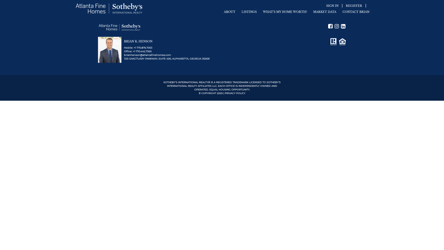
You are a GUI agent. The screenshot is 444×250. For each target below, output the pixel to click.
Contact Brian (356, 12)
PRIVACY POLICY (235, 93)
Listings (249, 12)
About (229, 12)
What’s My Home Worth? (285, 12)
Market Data (324, 12)
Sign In (332, 5)
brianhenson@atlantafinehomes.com (147, 55)
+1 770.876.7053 (143, 47)
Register (354, 5)
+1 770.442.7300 (142, 51)
